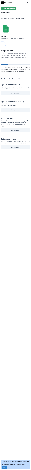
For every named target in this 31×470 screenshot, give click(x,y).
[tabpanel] (15, 68)
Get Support (4, 41)
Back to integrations (9, 8)
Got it (4, 467)
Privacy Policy (4, 45)
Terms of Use (4, 43)
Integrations (4, 18)
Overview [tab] (4, 63)
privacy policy (21, 464)
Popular (12, 18)
